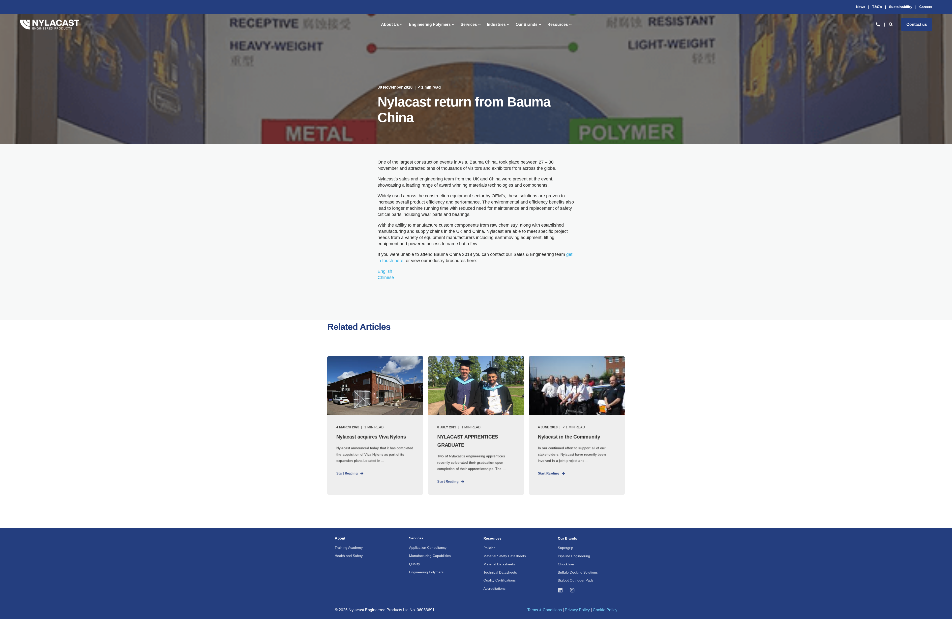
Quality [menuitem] (414, 564)
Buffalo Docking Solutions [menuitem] (578, 572)
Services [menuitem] (469, 24)
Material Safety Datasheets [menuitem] (504, 556)
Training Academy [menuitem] (349, 548)
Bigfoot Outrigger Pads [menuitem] (576, 580)
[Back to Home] (49, 24)
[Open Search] (891, 24)
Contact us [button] (916, 24)
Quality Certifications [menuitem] (499, 580)
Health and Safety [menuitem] (349, 556)
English (385, 271)
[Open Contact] (878, 24)
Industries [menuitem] (496, 24)
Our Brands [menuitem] (526, 24)
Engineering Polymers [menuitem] (430, 24)
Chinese (386, 277)
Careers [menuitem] (925, 6)
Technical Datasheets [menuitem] (500, 572)
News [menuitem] (860, 6)
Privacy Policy (577, 610)
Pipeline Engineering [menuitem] (574, 556)
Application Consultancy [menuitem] (427, 548)
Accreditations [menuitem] (494, 588)
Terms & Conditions (544, 610)
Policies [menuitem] (489, 548)
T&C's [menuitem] (877, 6)
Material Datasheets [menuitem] (499, 564)
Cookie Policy (605, 610)
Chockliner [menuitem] (566, 564)
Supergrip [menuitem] (565, 548)
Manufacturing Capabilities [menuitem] (430, 556)
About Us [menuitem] (390, 24)
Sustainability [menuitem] (900, 6)
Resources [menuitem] (557, 24)
